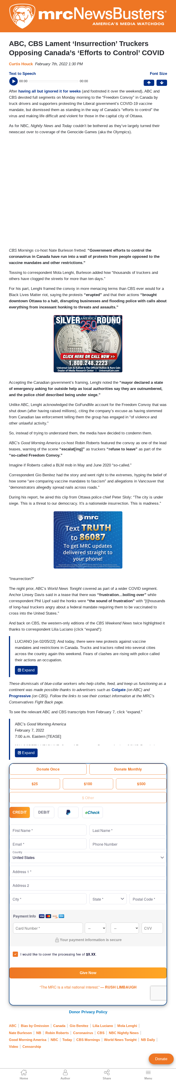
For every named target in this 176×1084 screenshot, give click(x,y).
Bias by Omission (35, 1026)
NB (38, 1033)
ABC (12, 1026)
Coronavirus (83, 1033)
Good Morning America (27, 1040)
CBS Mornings (88, 1040)
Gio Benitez (79, 1026)
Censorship (31, 1047)
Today (67, 1040)
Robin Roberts (57, 1033)
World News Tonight (120, 1040)
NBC (54, 1040)
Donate (161, 1059)
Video (13, 1047)
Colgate (119, 690)
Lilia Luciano (103, 1026)
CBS (100, 1033)
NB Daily (148, 1040)
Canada (59, 1026)
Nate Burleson (20, 1033)
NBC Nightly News (124, 1033)
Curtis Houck (21, 64)
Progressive (20, 696)
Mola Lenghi (127, 1026)
